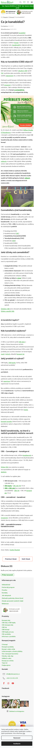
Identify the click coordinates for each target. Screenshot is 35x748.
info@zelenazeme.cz (13, 674)
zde (24, 733)
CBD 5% (16, 490)
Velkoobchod (6, 584)
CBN (13, 241)
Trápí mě (4, 663)
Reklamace (5, 603)
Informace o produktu (9, 636)
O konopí (5, 644)
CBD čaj (4, 627)
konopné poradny (6, 421)
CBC (17, 233)
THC (2, 73)
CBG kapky (8, 486)
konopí (16, 42)
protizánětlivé (19, 90)
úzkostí (27, 178)
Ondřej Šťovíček (15, 550)
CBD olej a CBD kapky (9, 622)
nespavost (7, 85)
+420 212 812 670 (12, 678)
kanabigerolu (27, 455)
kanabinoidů (16, 45)
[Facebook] (4, 683)
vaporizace (6, 381)
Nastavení (16, 738)
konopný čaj (20, 354)
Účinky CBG (4, 467)
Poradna (4, 590)
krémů (8, 354)
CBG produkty (6, 634)
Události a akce (6, 658)
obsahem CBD (22, 71)
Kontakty (5, 593)
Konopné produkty (8, 647)
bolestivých (9, 75)
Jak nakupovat (6, 595)
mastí (2, 354)
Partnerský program (8, 587)
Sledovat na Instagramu (16, 711)
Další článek (26, 559)
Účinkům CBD (5, 309)
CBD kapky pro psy (8, 632)
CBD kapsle (12, 362)
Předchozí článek (11, 559)
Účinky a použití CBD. (7, 311)
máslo (26, 409)
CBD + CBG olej (9, 488)
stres (19, 278)
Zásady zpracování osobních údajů (12, 601)
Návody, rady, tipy (7, 656)
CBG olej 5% (17, 486)
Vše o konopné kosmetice (10, 654)
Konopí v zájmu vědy (8, 649)
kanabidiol (22, 33)
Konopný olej (6, 620)
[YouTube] (13, 683)
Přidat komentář (7, 575)
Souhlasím (16, 743)
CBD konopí (5, 629)
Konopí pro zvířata (7, 660)
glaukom (3, 472)
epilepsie (4, 161)
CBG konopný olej (7, 625)
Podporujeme (6, 665)
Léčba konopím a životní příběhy (12, 651)
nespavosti (4, 518)
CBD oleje (22, 342)
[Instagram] (8, 683)
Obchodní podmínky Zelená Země (12, 598)
